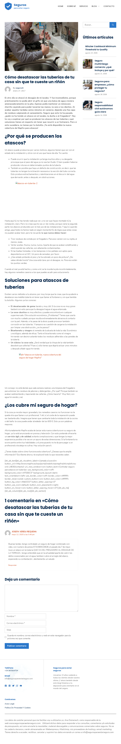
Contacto (109, 6)
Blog (94, 6)
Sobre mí (71, 6)
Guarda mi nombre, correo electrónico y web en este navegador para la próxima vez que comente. (39, 637)
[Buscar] (113, 25)
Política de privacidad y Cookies (18, 708)
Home (60, 6)
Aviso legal (9, 704)
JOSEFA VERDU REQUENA (24, 531)
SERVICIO (83, 6)
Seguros (20, 5)
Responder (12, 565)
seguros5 (20, 88)
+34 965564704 (11, 670)
